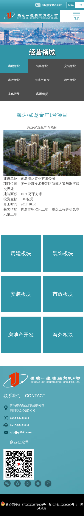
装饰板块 (42, 66)
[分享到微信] (7, 484)
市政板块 (14, 80)
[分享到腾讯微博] (48, 484)
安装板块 (70, 66)
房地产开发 (42, 80)
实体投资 (14, 94)
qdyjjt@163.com (52, 4)
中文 (80, 4)
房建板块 (14, 66)
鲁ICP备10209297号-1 (62, 504)
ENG (71, 4)
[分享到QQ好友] (38, 484)
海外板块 (70, 80)
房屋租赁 (42, 94)
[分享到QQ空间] (18, 484)
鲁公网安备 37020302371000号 (25, 504)
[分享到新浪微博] (28, 484)
